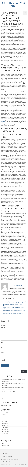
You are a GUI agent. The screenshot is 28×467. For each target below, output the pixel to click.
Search (3, 369)
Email (2, 347)
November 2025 (5, 431)
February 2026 (5, 425)
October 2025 (5, 433)
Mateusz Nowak (5, 26)
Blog (15, 26)
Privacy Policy (6, 454)
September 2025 (6, 436)
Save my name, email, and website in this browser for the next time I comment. (14, 360)
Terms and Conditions (7, 456)
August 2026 (5, 412)
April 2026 (4, 421)
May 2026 (4, 419)
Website (2, 352)
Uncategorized (5, 445)
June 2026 (4, 417)
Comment (3, 327)
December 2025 (5, 429)
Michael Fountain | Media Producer (14, 4)
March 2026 (5, 423)
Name (2, 342)
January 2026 (5, 427)
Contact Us (5, 453)
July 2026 (4, 414)
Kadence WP (24, 464)
